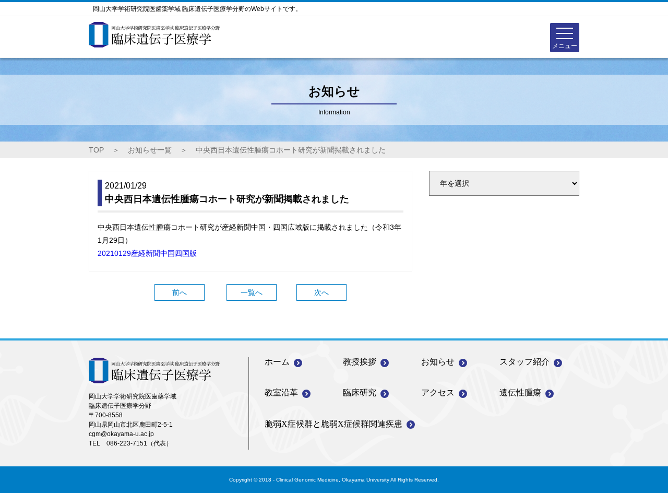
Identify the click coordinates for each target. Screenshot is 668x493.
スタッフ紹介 (524, 361)
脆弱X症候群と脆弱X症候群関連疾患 (333, 423)
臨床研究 (359, 392)
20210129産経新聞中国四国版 (147, 253)
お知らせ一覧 (150, 150)
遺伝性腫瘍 (520, 392)
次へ (321, 292)
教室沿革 (281, 392)
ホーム (277, 361)
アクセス (438, 392)
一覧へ (252, 292)
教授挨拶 (359, 361)
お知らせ (438, 361)
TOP (96, 150)
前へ (179, 292)
